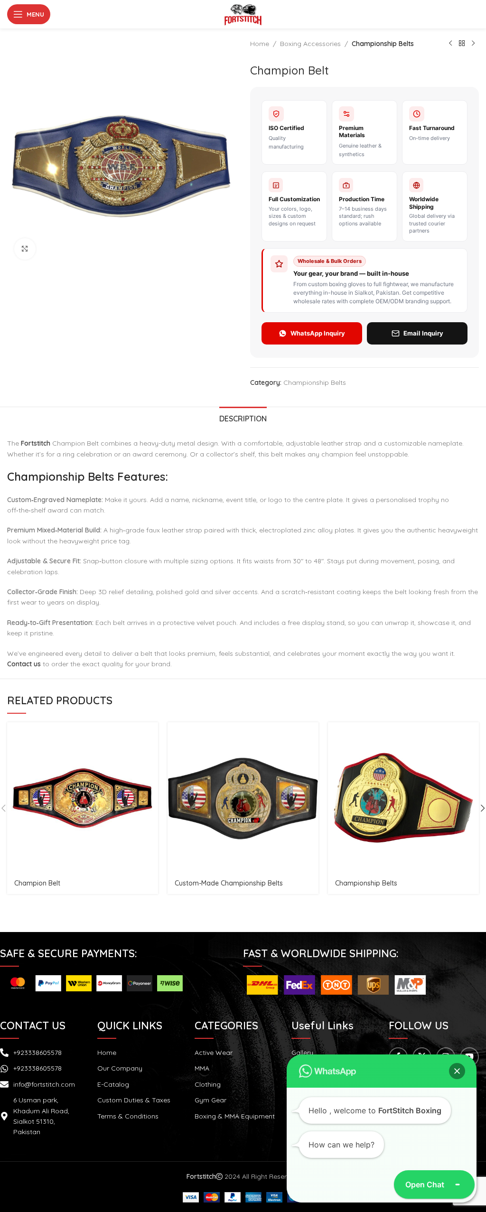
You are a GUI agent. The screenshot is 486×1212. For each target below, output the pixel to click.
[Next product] (473, 43)
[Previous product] (450, 43)
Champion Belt (37, 883)
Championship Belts (383, 43)
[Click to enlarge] (25, 249)
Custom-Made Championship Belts (229, 883)
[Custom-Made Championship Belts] (243, 797)
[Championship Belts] (403, 797)
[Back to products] (461, 43)
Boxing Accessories (310, 43)
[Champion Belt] (82, 797)
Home (259, 43)
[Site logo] (243, 13)
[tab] (243, 418)
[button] (457, 1071)
